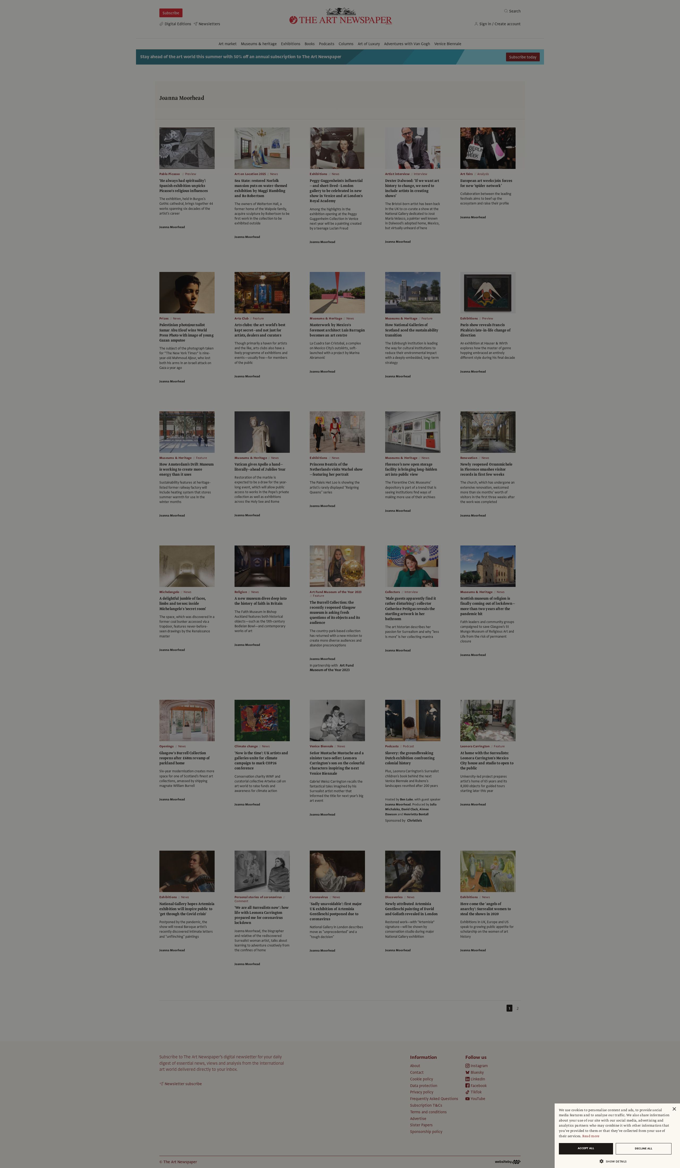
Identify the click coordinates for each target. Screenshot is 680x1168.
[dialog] (617, 1135)
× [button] (674, 1109)
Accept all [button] (586, 1148)
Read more (591, 1136)
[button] (615, 1161)
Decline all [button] (643, 1148)
